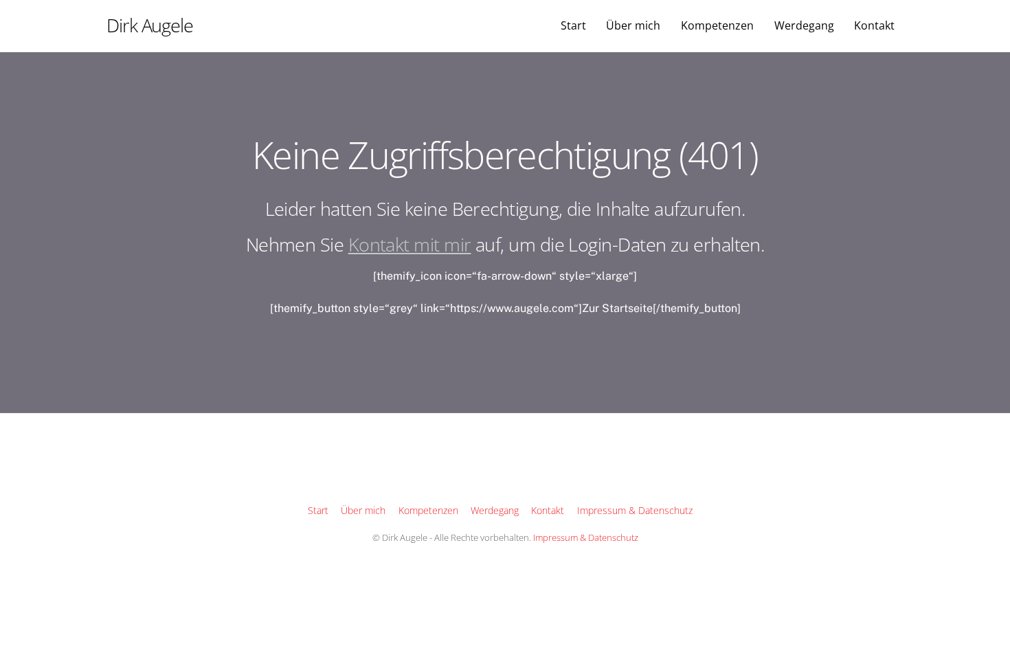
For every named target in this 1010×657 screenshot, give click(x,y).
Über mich (633, 25)
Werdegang (804, 25)
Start (573, 25)
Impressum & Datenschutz (635, 510)
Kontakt (874, 25)
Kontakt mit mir (409, 244)
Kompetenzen (717, 25)
